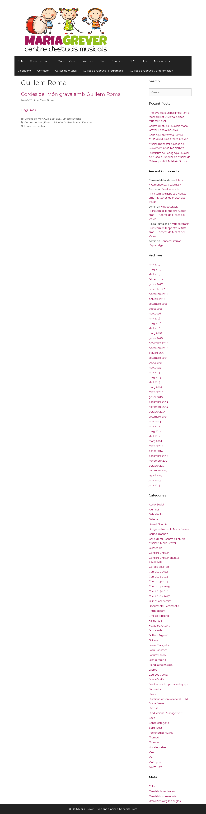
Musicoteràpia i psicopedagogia (168, 684)
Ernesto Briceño (72, 118)
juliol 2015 (155, 367)
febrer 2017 (156, 279)
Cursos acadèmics (160, 601)
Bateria (153, 519)
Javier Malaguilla (159, 645)
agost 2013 (155, 475)
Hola (145, 61)
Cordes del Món (33, 118)
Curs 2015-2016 (158, 591)
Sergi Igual (155, 727)
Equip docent (157, 610)
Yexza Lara (155, 767)
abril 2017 (154, 274)
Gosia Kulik (155, 630)
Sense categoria (159, 722)
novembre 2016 (158, 294)
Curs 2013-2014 (53, 118)
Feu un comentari (34, 126)
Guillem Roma (72, 122)
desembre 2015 (158, 343)
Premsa (153, 708)
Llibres (153, 669)
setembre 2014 (158, 416)
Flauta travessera (159, 625)
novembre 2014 (158, 406)
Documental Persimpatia (164, 606)
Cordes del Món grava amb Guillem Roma (71, 94)
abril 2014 (154, 436)
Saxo (152, 717)
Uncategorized (158, 747)
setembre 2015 (158, 357)
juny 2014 (154, 426)
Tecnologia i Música (161, 732)
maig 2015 (155, 377)
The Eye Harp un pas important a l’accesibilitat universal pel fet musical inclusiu (169, 117)
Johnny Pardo (157, 655)
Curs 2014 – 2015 (159, 586)
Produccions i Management (166, 713)
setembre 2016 (158, 303)
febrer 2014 (156, 446)
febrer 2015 (156, 392)
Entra (152, 786)
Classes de (155, 548)
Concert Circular (159, 552)
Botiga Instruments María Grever (169, 529)
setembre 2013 (158, 470)
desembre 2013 (158, 455)
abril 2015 (154, 382)
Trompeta (155, 742)
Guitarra (154, 640)
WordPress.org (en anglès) (165, 801)
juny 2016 (154, 318)
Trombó (154, 737)
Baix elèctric (156, 514)
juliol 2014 (155, 421)
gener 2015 (156, 397)
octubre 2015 (157, 352)
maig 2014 (155, 431)
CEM (20, 61)
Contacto (43, 70)
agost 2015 (156, 362)
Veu (151, 752)
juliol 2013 (155, 480)
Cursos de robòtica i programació (103, 70)
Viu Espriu (155, 762)
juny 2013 (154, 485)
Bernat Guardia (158, 524)
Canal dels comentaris (162, 796)
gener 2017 (156, 284)
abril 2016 (154, 328)
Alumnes (154, 509)
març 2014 (155, 441)
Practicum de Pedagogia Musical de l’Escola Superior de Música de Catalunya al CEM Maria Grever (169, 157)
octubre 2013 (157, 465)
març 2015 (155, 387)
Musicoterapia (162, 61)
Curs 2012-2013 (158, 576)
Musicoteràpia (66, 61)
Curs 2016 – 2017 (159, 596)
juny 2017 (154, 264)
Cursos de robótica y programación (151, 70)
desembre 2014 (158, 401)
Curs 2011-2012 (158, 571)
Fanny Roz (155, 620)
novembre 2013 (158, 460)
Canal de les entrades (162, 791)
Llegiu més (28, 110)
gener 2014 (156, 450)
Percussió (155, 689)
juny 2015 (154, 372)
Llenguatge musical (161, 664)
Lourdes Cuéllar (159, 674)
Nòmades (86, 122)
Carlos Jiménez (158, 534)
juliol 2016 (155, 313)
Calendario (24, 70)
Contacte (117, 61)
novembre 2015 (158, 348)
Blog (102, 61)
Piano (152, 694)
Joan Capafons (158, 650)
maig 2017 (155, 269)
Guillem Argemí (158, 635)
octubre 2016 (157, 298)
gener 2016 (156, 338)
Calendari (87, 61)
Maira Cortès (157, 679)
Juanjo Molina (157, 659)
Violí (151, 757)
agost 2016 (156, 308)
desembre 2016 (158, 289)
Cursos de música (40, 61)
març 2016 (155, 333)
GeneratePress (128, 808)
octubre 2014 (157, 411)
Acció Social (156, 504)
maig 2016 (155, 323)
